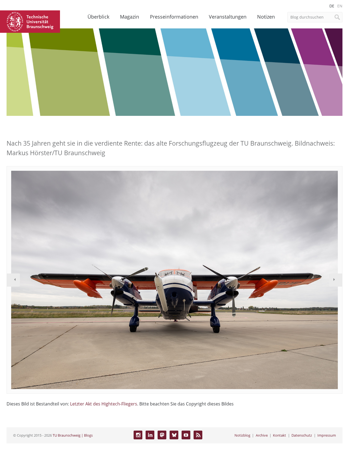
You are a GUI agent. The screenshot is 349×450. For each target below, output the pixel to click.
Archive (262, 435)
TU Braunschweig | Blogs (73, 435)
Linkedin (150, 435)
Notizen (266, 16)
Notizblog (242, 435)
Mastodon (162, 435)
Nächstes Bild (335, 280)
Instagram (138, 435)
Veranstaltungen (227, 16)
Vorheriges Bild (13, 280)
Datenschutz (301, 435)
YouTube (186, 435)
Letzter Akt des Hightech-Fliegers (103, 404)
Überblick (98, 16)
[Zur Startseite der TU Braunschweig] (30, 21)
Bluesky (174, 435)
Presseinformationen (174, 16)
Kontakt (279, 435)
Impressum (326, 435)
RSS (198, 435)
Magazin (129, 16)
